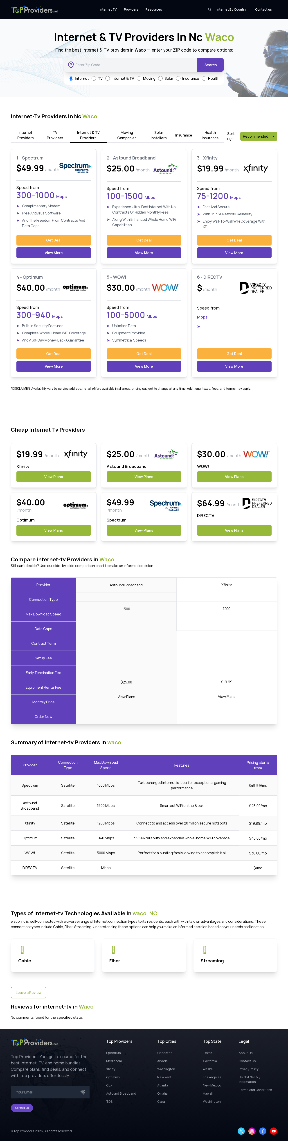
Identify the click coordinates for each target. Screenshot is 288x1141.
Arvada (162, 1061)
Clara (161, 1101)
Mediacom (114, 1061)
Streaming (212, 961)
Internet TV (108, 9)
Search (211, 64)
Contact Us (247, 1061)
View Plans (53, 476)
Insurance (183, 135)
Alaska (208, 1069)
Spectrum (30, 785)
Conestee (165, 1053)
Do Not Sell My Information (249, 1079)
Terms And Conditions (255, 1090)
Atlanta (162, 1085)
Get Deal (53, 240)
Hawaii (208, 1093)
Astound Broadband (121, 1093)
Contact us (263, 9)
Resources (154, 9)
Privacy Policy (248, 1069)
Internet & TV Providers (88, 135)
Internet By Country (231, 9)
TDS (109, 1101)
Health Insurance (210, 135)
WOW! (30, 852)
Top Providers (23, 1131)
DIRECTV (29, 867)
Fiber (114, 961)
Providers (131, 9)
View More (54, 252)
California (210, 1061)
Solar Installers (159, 135)
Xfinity (30, 823)
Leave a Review (28, 992)
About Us (246, 1053)
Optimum (29, 838)
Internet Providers (25, 135)
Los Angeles (212, 1077)
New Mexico (212, 1085)
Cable (24, 961)
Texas (207, 1053)
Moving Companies (127, 135)
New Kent (164, 1077)
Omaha (162, 1093)
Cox (109, 1085)
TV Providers (55, 135)
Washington (166, 1069)
